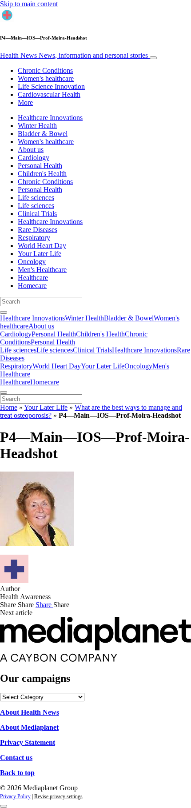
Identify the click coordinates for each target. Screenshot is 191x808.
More (25, 102)
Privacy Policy (15, 796)
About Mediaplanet (29, 727)
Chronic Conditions (45, 70)
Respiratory (34, 237)
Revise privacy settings (58, 796)
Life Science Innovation (51, 86)
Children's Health (42, 173)
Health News (74, 55)
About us (31, 149)
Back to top (17, 772)
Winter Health (37, 125)
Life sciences (36, 197)
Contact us (16, 757)
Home (8, 407)
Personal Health (40, 165)
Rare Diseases (37, 229)
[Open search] (3, 312)
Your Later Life (39, 253)
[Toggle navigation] (153, 57)
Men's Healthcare (42, 269)
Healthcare (33, 277)
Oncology (32, 261)
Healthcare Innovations (50, 117)
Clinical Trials (37, 213)
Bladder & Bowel (43, 133)
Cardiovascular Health (49, 94)
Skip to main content (29, 4)
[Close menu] (3, 392)
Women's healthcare (46, 78)
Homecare (32, 285)
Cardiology (33, 157)
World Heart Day (42, 245)
